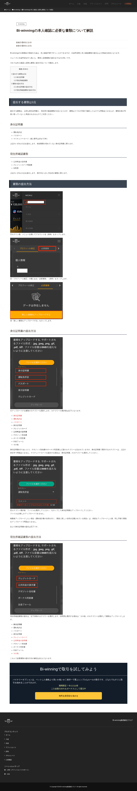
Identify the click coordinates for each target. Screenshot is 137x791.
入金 (78, 4)
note (8, 774)
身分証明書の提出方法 (23, 87)
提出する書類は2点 (18, 74)
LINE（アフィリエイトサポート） (18, 770)
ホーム (71, 4)
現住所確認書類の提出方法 (25, 90)
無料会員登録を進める (68, 696)
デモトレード (116, 4)
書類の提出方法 (17, 84)
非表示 (25, 69)
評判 (106, 4)
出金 (85, 4)
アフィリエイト (96, 4)
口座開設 (128, 4)
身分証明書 (19, 77)
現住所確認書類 (21, 80)
